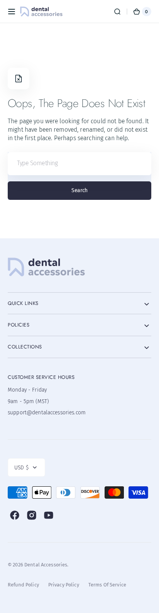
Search (79, 190)
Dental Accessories (45, 565)
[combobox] (79, 163)
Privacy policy (63, 585)
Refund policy (23, 585)
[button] (11, 11)
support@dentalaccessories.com (46, 412)
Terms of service (107, 585)
